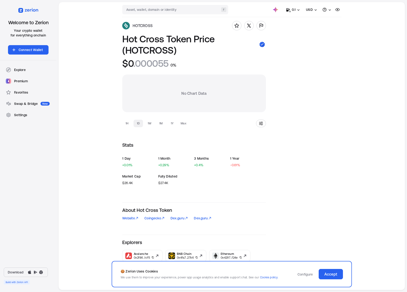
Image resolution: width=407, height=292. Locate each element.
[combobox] (175, 9)
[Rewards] (275, 9)
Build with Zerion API (17, 282)
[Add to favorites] (236, 25)
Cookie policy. (269, 277)
